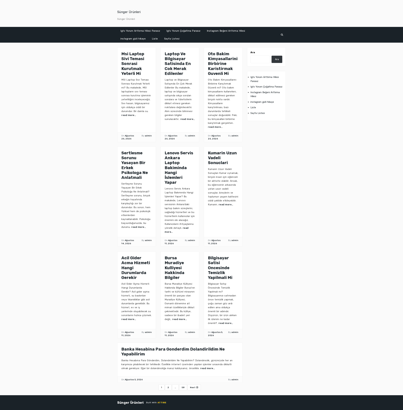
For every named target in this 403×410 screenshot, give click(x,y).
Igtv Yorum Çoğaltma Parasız (183, 30)
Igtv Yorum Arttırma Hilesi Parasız (140, 30)
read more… (128, 115)
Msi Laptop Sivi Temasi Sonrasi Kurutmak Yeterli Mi (132, 63)
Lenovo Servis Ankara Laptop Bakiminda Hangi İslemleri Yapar (179, 168)
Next (193, 387)
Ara (252, 52)
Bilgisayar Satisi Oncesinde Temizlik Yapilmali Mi (220, 268)
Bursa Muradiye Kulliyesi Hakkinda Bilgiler (174, 268)
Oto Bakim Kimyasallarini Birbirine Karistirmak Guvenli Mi (223, 63)
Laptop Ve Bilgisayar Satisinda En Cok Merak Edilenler (178, 63)
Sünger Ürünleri (129, 12)
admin (148, 136)
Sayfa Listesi (172, 38)
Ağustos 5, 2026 (134, 379)
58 (183, 387)
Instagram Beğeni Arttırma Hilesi (226, 30)
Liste (155, 38)
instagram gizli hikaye (133, 38)
